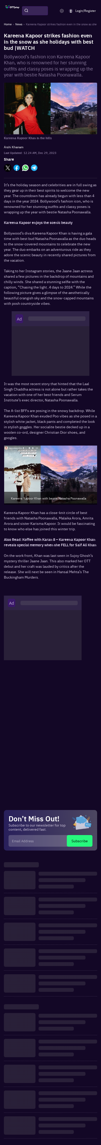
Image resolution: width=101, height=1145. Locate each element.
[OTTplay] (12, 11)
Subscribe (79, 840)
